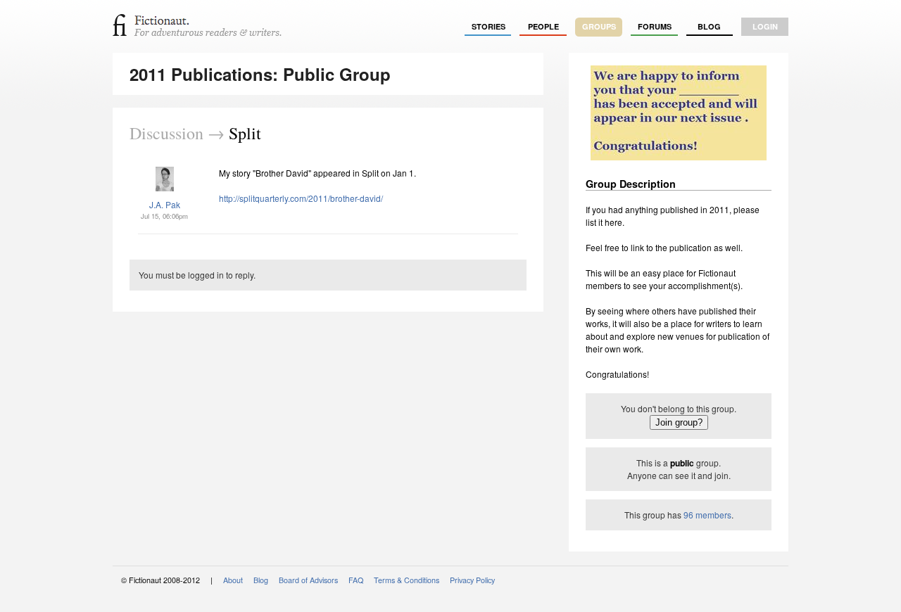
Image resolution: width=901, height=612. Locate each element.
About (233, 580)
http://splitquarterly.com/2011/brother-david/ (301, 198)
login (765, 26)
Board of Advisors (308, 580)
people (543, 26)
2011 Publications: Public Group (260, 74)
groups (599, 26)
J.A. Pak (164, 204)
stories (488, 26)
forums (655, 26)
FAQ (355, 580)
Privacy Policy (472, 580)
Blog (709, 26)
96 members (707, 515)
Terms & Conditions (406, 580)
